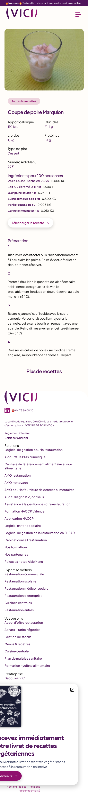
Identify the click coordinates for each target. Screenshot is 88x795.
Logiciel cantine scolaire (23, 525)
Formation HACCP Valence (24, 511)
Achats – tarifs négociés (22, 629)
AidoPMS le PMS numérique (25, 457)
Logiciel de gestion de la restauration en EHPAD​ (40, 533)
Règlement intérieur (17, 433)
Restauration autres (19, 610)
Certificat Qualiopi (16, 437)
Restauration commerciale (24, 574)
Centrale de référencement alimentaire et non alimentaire (38, 466)
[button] (72, 689)
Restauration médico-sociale (26, 588)
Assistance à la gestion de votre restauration (37, 504)
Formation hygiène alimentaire (27, 665)
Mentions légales (16, 786)
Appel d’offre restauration (24, 622)
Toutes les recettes (24, 101)
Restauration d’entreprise (23, 595)
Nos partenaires (16, 554)
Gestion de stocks (18, 637)
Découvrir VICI (15, 678)
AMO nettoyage (16, 482)
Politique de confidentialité (29, 788)
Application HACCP (19, 518)
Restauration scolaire (20, 581)
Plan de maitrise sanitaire (23, 658)
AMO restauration (18, 475)
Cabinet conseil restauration (26, 540)
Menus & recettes (17, 644)
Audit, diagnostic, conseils (24, 497)
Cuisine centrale (17, 651)
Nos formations (16, 547)
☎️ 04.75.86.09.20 (23, 410)
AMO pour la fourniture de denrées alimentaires (39, 490)
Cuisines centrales (18, 603)
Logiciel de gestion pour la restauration (34, 450)
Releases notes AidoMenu (24, 561)
